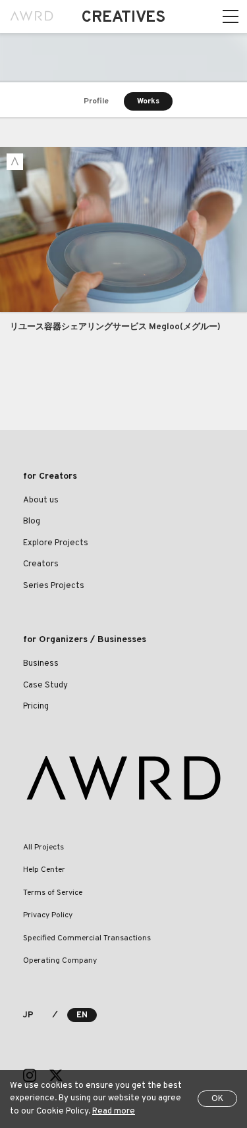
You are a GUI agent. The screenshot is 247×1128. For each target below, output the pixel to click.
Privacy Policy (47, 915)
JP (28, 1015)
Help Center (44, 870)
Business (41, 663)
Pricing (36, 706)
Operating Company (60, 960)
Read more (113, 1111)
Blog (31, 521)
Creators (41, 564)
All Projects (43, 847)
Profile (96, 101)
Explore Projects (55, 543)
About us (41, 500)
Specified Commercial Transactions (87, 938)
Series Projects (53, 586)
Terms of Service (52, 893)
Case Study (45, 685)
